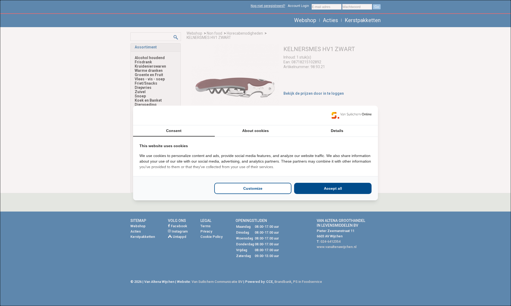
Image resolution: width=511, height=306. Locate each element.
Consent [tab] (174, 131)
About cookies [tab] (255, 131)
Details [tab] (337, 131)
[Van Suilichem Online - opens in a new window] (352, 115)
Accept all (333, 188)
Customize (252, 188)
